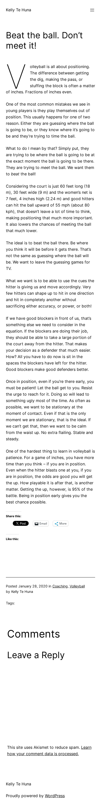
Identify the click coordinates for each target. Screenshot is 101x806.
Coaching (60, 586)
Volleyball (77, 586)
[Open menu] (92, 10)
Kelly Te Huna (18, 9)
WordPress (55, 795)
